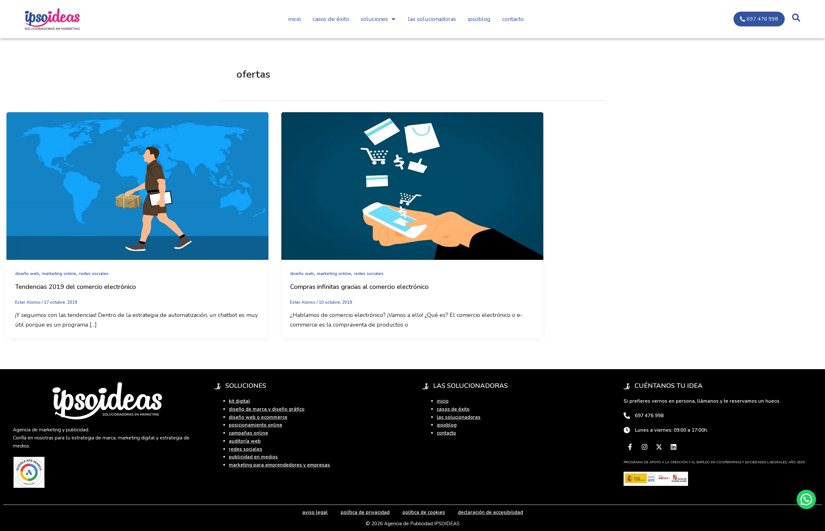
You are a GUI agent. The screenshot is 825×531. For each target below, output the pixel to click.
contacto (446, 433)
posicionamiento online (255, 425)
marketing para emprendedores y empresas (279, 465)
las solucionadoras (458, 417)
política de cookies (424, 512)
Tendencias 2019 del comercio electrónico (75, 286)
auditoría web (245, 441)
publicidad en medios (253, 457)
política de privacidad (365, 512)
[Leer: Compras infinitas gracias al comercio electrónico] (412, 185)
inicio (443, 401)
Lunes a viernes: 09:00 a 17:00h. (671, 430)
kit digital (239, 401)
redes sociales (94, 273)
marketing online (59, 273)
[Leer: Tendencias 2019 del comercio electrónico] (137, 185)
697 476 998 (649, 415)
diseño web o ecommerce (258, 417)
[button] (806, 499)
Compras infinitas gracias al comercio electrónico (359, 286)
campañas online (248, 433)
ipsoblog (447, 425)
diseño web (27, 273)
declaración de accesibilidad (490, 512)
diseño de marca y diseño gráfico (267, 409)
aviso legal (315, 512)
